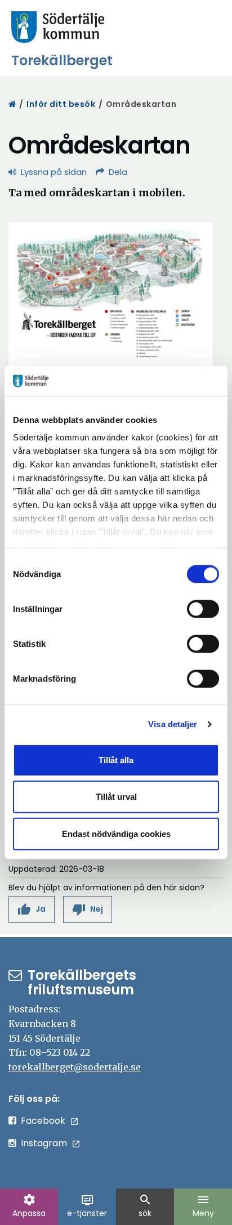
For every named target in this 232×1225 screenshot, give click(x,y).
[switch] (203, 609)
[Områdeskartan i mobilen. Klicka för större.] (110, 293)
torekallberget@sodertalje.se (74, 1067)
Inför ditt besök (60, 104)
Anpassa (29, 1206)
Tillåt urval (116, 796)
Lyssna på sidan (54, 172)
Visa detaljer (172, 724)
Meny (203, 1206)
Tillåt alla (116, 759)
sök (145, 1206)
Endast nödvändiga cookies (116, 833)
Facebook (43, 1120)
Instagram (44, 1143)
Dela (118, 172)
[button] (31, 909)
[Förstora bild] (110, 294)
